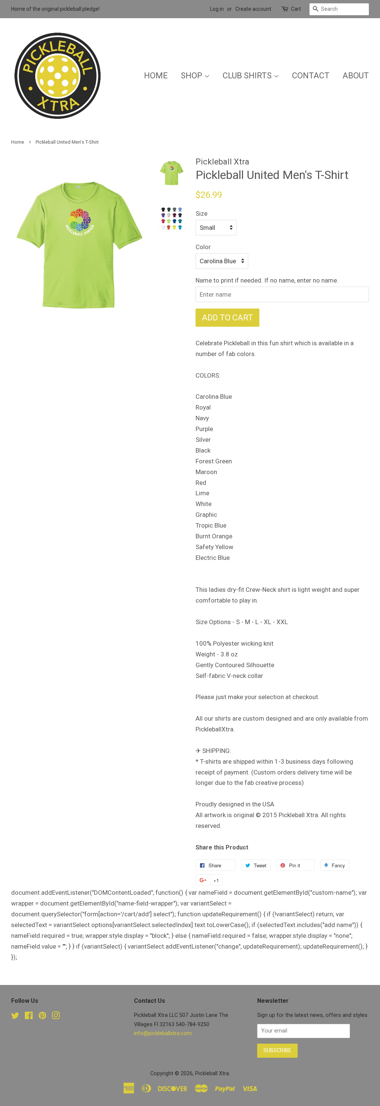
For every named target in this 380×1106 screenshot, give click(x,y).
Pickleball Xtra (212, 1073)
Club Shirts (248, 75)
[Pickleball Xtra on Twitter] (15, 1017)
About (356, 75)
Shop (192, 75)
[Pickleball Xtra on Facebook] (28, 1017)
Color (203, 247)
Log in (217, 9)
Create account (253, 9)
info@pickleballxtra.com (163, 1033)
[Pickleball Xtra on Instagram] (56, 1017)
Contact (311, 75)
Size (201, 213)
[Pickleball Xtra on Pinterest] (42, 1017)
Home (156, 75)
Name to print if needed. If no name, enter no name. (267, 280)
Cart (296, 9)
